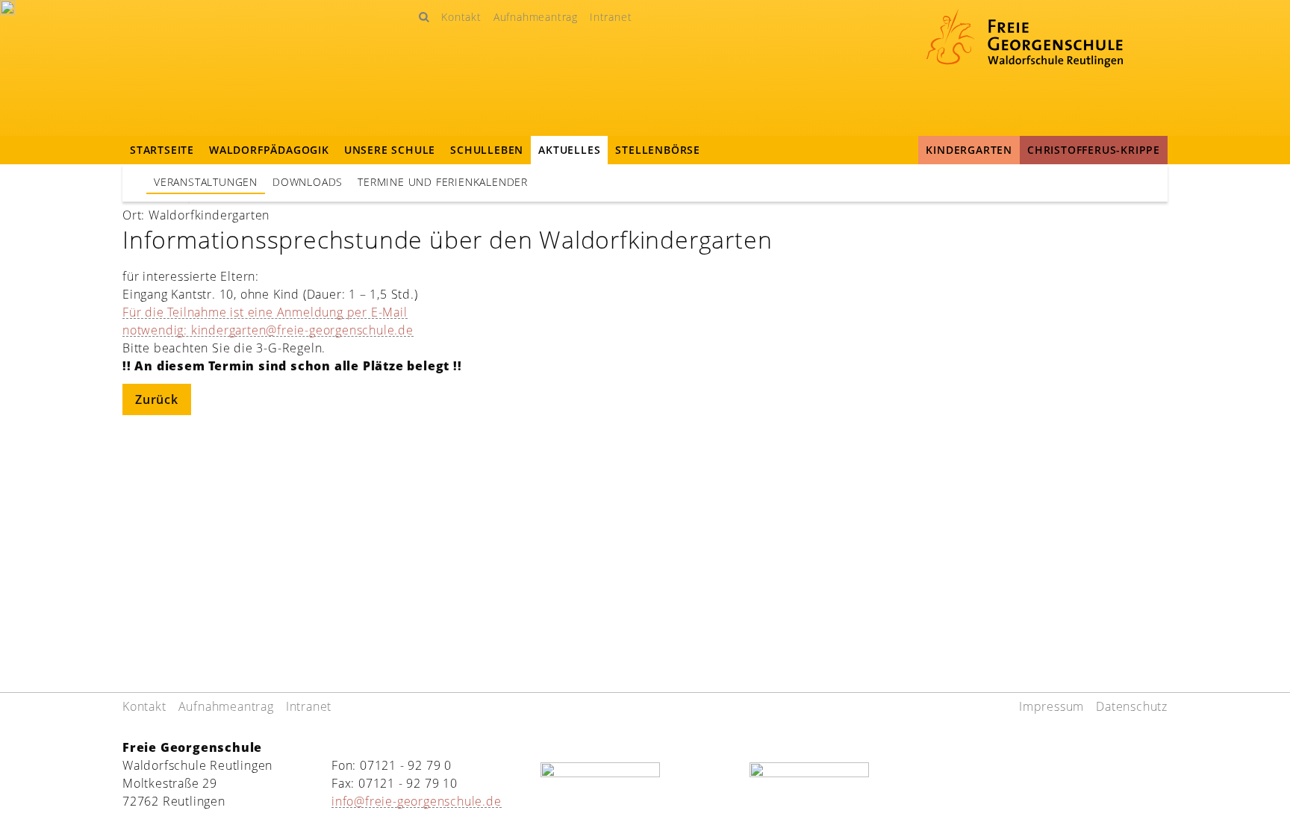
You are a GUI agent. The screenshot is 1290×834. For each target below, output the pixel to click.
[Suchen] (423, 16)
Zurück (156, 399)
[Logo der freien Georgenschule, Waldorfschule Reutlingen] (1024, 43)
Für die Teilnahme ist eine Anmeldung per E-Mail (265, 312)
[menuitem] (461, 17)
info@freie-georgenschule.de (416, 801)
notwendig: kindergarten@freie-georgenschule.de (268, 330)
